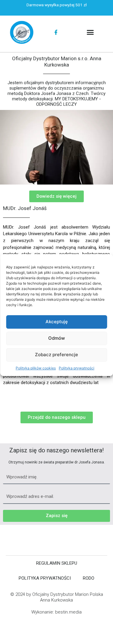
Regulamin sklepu (56, 563)
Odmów (56, 338)
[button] (90, 32)
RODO (88, 578)
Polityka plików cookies (36, 368)
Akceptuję (57, 321)
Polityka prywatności (76, 368)
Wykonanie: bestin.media (56, 612)
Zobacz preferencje (56, 354)
